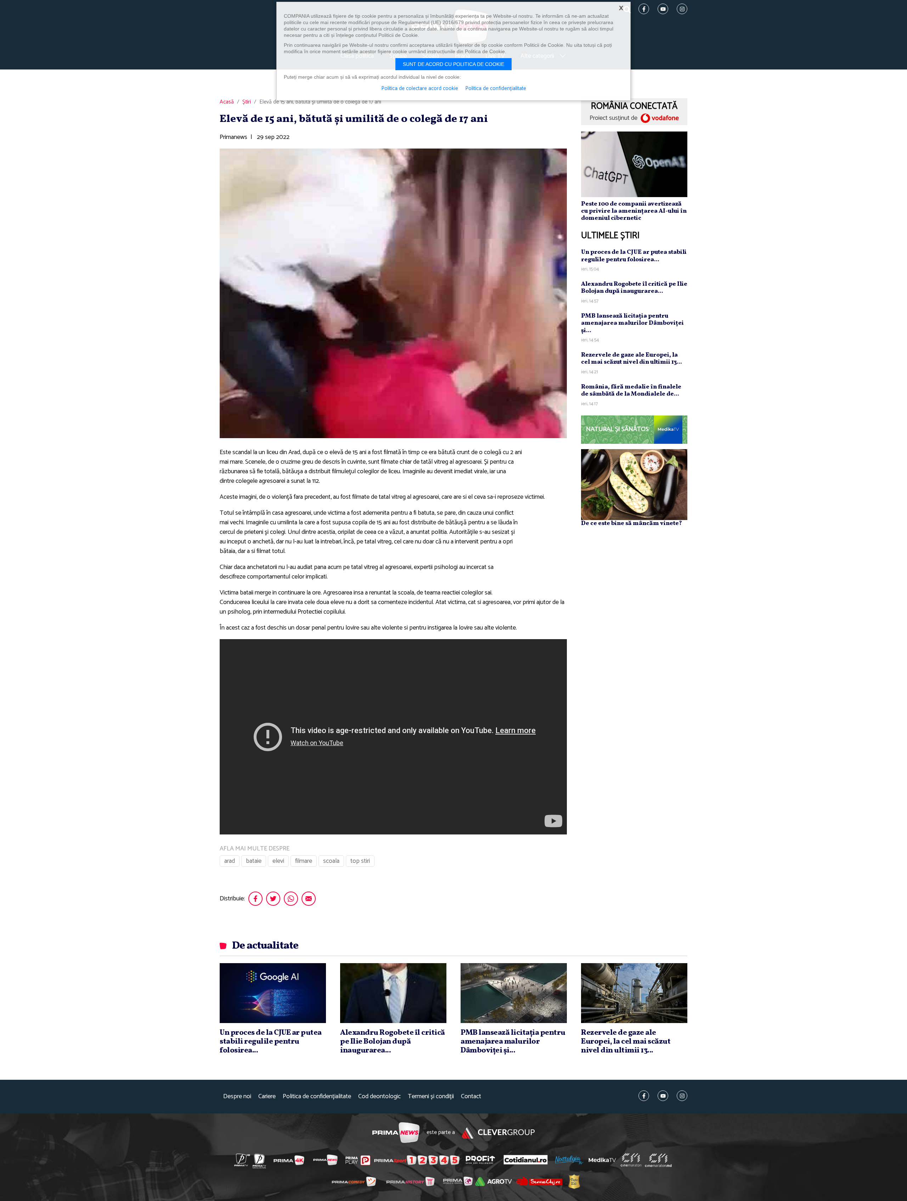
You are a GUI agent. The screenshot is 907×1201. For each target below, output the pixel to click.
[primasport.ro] (416, 1160)
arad (229, 861)
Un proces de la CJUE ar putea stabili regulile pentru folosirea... (634, 255)
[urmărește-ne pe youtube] (663, 1095)
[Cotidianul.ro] (526, 1159)
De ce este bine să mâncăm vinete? (631, 523)
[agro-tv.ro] (493, 1181)
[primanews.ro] (325, 1160)
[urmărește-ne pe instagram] (682, 1095)
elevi (278, 861)
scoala (331, 861)
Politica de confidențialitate (317, 1096)
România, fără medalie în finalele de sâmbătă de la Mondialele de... (631, 390)
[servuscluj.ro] (539, 1181)
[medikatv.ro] (602, 1160)
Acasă (227, 102)
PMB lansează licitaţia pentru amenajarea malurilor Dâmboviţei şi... (632, 323)
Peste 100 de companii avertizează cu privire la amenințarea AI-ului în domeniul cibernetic (634, 211)
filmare (303, 861)
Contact (471, 1096)
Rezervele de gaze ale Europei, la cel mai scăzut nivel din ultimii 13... (631, 358)
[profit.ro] (480, 1160)
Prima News (395, 1132)
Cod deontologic (379, 1096)
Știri (246, 102)
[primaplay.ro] (358, 1160)
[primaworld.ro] (458, 1181)
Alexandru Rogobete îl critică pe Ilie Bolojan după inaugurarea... (634, 287)
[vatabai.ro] (574, 1181)
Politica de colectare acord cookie (419, 89)
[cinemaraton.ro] (631, 1160)
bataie (253, 861)
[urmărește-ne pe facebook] (643, 1095)
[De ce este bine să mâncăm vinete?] (634, 484)
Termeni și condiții (431, 1096)
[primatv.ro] (242, 1159)
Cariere (267, 1096)
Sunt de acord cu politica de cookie (453, 64)
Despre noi (237, 1096)
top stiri (360, 861)
